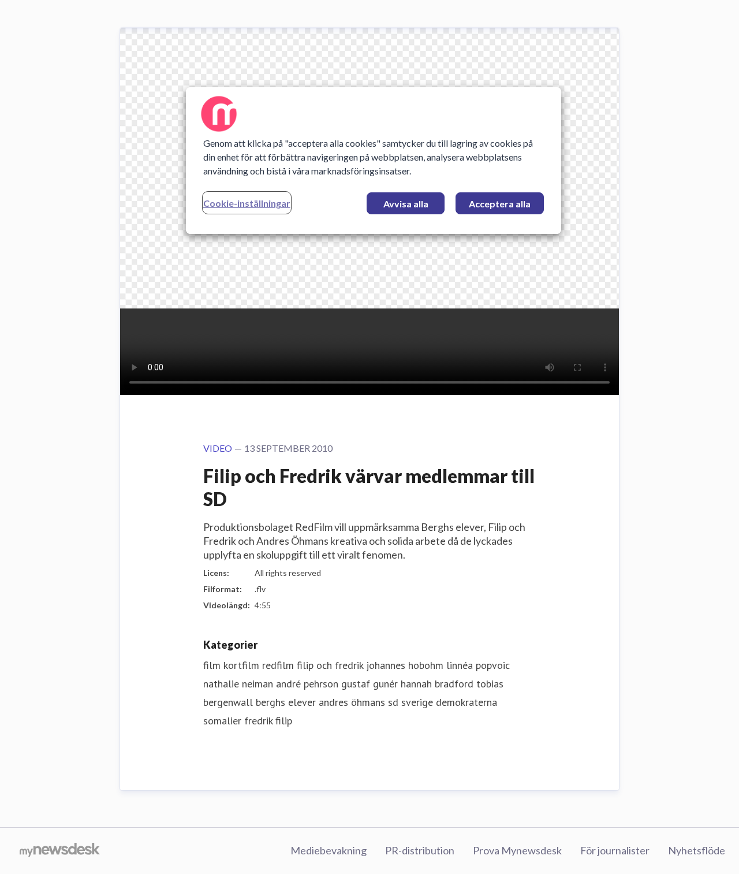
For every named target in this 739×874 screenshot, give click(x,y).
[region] (373, 160)
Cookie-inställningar (246, 203)
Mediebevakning (328, 850)
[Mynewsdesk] (60, 851)
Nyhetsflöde (696, 850)
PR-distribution (419, 850)
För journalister (615, 850)
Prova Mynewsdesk (517, 850)
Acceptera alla (500, 203)
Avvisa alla (405, 203)
